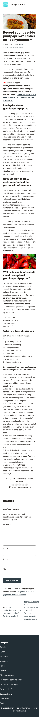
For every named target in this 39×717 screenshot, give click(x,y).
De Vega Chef (6, 689)
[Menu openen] (35, 4)
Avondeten (4, 656)
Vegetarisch (5, 661)
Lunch (2, 652)
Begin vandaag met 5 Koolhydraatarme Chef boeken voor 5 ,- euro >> (19, 97)
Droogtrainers (18, 4)
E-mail (5, 559)
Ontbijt (3, 647)
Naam (5, 549)
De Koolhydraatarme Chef (11, 680)
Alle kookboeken (7, 675)
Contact (3, 703)
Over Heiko (4, 698)
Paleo (2, 666)
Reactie (7, 524)
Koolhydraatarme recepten (14, 48)
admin (21, 44)
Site (4, 569)
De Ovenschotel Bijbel (9, 684)
